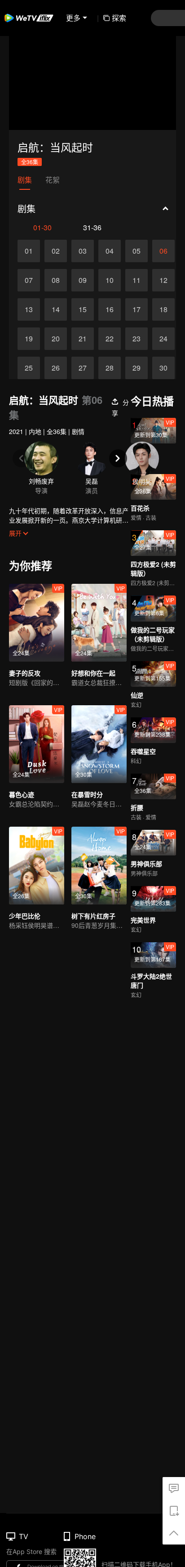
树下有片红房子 (93, 915)
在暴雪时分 (87, 794)
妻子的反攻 (24, 672)
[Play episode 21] (82, 338)
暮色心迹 (21, 794)
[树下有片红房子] (99, 865)
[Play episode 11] (136, 280)
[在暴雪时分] (99, 744)
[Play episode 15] (82, 309)
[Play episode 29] (136, 368)
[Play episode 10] (109, 280)
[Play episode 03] (82, 251)
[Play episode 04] (109, 251)
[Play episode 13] (29, 309)
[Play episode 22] (109, 338)
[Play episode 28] (109, 368)
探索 (119, 18)
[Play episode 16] (109, 309)
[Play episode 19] (29, 338)
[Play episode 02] (55, 251)
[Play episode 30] (163, 368)
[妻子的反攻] (36, 623)
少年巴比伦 (24, 915)
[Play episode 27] (82, 368)
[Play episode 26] (55, 368)
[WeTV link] (29, 18)
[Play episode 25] (29, 368)
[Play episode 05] (136, 251)
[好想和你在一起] (99, 623)
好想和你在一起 (93, 672)
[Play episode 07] (29, 280)
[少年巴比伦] (36, 865)
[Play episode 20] (55, 338)
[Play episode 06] (163, 251)
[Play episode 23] (136, 338)
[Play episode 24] (163, 338)
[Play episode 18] (163, 309)
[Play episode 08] (55, 280)
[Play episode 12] (163, 280)
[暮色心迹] (36, 744)
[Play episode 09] (82, 280)
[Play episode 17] (136, 309)
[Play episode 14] (55, 309)
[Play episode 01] (29, 251)
